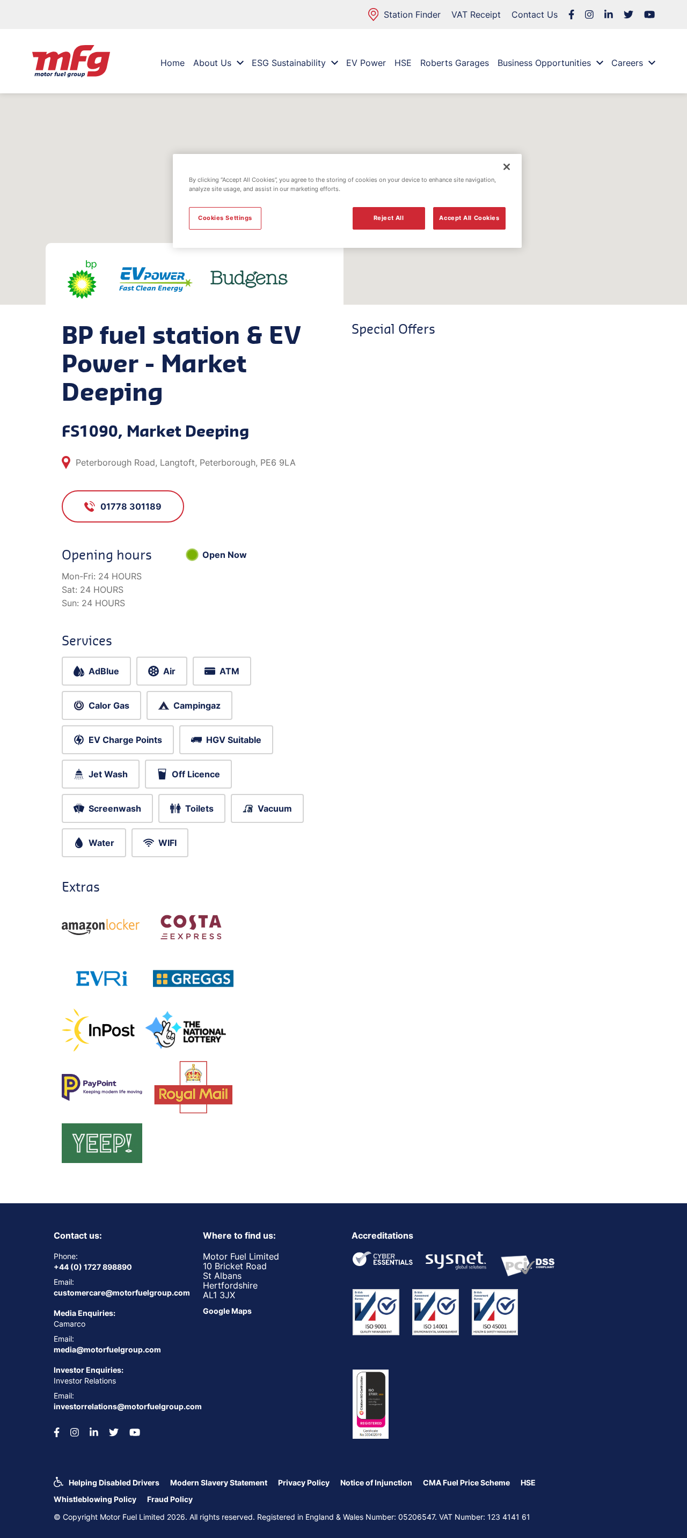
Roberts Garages (454, 62)
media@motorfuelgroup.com (107, 1349)
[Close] (506, 167)
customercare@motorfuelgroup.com (120, 1292)
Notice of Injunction (376, 1482)
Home (172, 62)
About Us (212, 62)
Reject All (389, 218)
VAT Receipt (476, 14)
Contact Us (534, 14)
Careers (627, 62)
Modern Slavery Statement (218, 1482)
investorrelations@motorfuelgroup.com (120, 1406)
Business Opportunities (544, 62)
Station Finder (412, 14)
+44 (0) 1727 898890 (93, 1266)
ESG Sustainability (289, 62)
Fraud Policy (170, 1499)
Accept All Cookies (469, 218)
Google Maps (227, 1310)
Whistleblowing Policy (95, 1499)
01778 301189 (131, 506)
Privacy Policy (304, 1482)
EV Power (366, 62)
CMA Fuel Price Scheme (466, 1482)
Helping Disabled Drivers (114, 1482)
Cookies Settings (225, 218)
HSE (403, 62)
